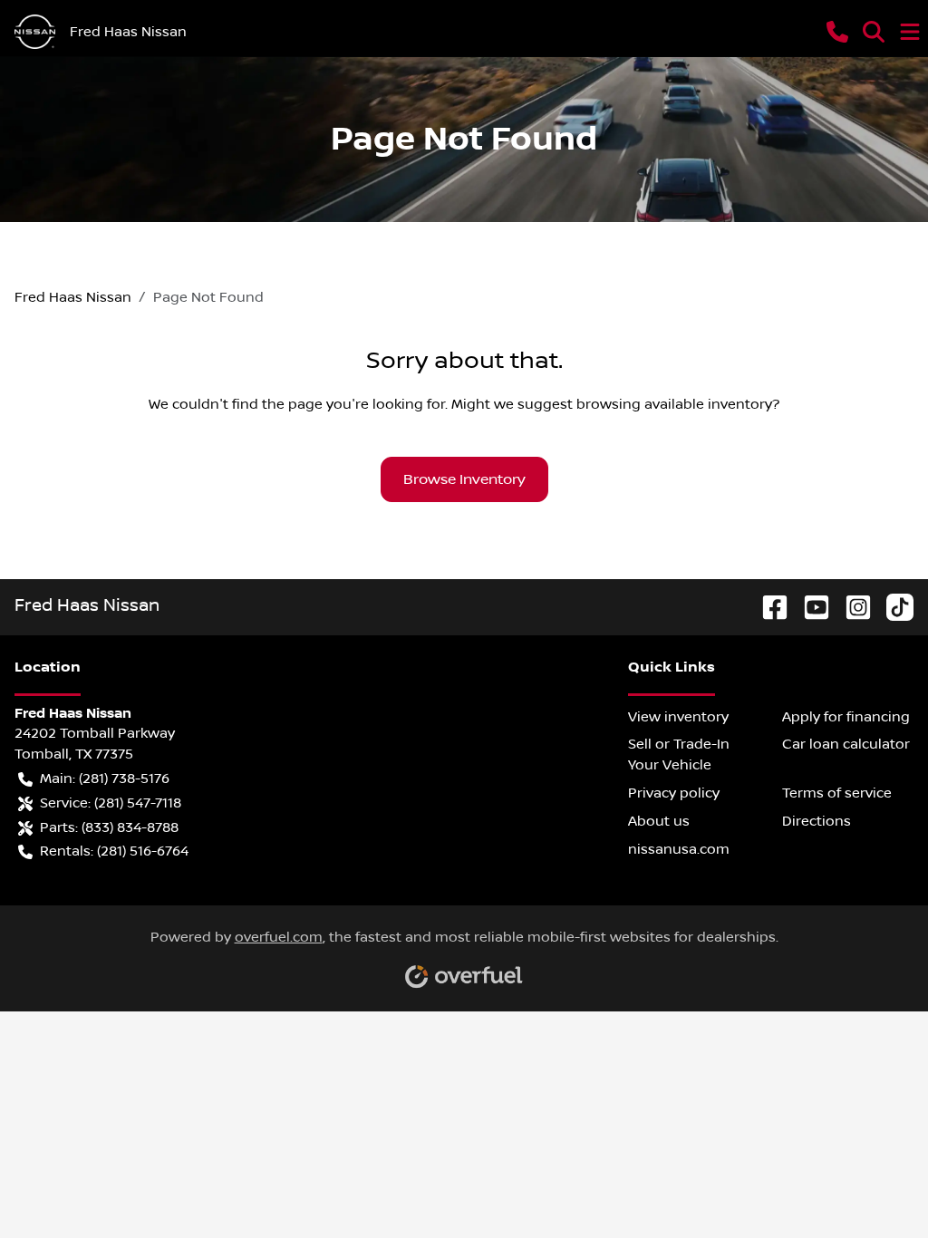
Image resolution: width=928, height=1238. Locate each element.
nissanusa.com (679, 849)
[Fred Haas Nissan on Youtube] (809, 605)
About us (659, 821)
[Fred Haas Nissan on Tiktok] (893, 605)
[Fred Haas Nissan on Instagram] (851, 605)
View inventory (678, 717)
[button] (837, 32)
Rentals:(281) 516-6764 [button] (114, 851)
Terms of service (837, 793)
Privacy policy (674, 793)
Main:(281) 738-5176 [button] (104, 778)
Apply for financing (846, 717)
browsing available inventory (674, 404)
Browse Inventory (464, 479)
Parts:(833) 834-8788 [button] (109, 827)
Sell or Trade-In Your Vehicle (679, 754)
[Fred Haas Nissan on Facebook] (767, 605)
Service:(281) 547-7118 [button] (110, 803)
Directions (816, 821)
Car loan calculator (846, 744)
